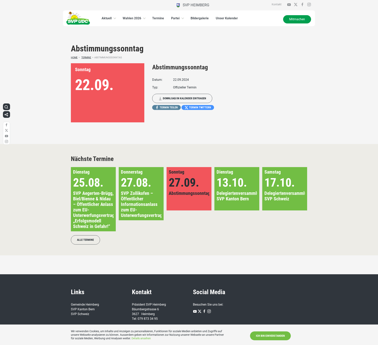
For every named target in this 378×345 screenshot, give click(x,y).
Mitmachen (297, 19)
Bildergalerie (200, 18)
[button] (297, 199)
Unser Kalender (227, 18)
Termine (158, 18)
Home (74, 57)
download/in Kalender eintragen (184, 98)
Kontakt (277, 4)
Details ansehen (141, 338)
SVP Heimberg (194, 5)
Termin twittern (199, 107)
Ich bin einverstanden (270, 335)
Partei (175, 18)
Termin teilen (168, 107)
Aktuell (107, 18)
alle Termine (85, 239)
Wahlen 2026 (132, 18)
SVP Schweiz (80, 314)
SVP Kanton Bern (83, 309)
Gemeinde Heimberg (85, 304)
